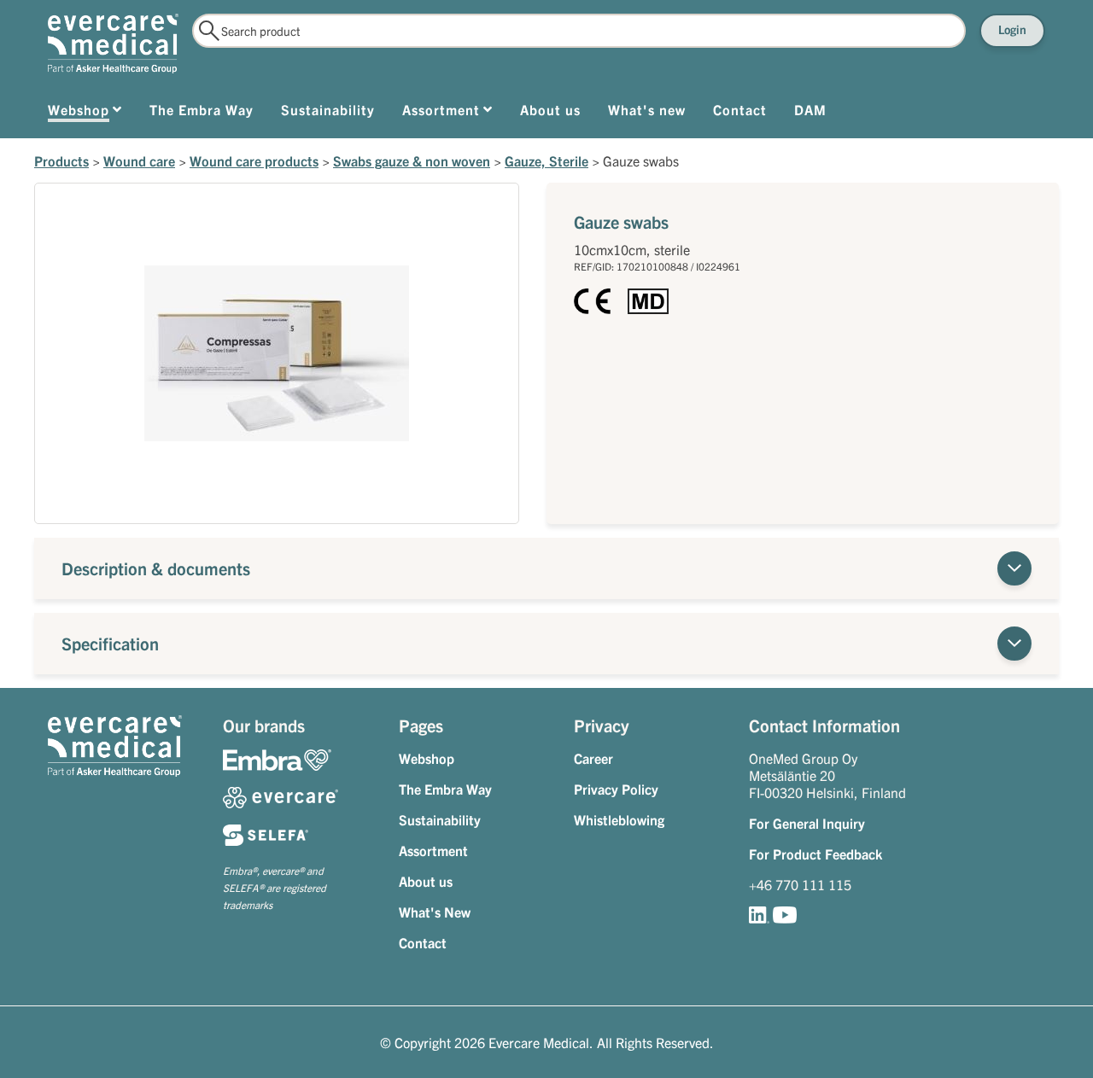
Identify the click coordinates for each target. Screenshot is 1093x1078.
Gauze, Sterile (546, 160)
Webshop (426, 757)
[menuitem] (85, 112)
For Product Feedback (815, 853)
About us (426, 880)
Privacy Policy (616, 788)
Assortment (433, 850)
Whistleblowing (619, 819)
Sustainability (440, 819)
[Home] (113, 43)
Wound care (139, 160)
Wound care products (254, 160)
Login (1012, 29)
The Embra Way (445, 788)
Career (593, 757)
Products (61, 160)
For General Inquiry (807, 822)
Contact (423, 942)
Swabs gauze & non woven (411, 160)
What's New (435, 911)
